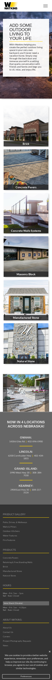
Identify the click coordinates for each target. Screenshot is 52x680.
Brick (5, 566)
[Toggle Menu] (45, 6)
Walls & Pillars (9, 526)
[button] (5, 393)
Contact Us (8, 632)
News (5, 645)
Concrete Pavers (10, 557)
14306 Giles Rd (17, 441)
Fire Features (9, 540)
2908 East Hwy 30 (19, 489)
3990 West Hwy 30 (19, 472)
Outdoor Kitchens (11, 531)
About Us (7, 627)
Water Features (10, 535)
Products (9, 550)
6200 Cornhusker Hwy (19, 455)
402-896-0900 (35, 441)
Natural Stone (9, 575)
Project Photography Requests (17, 641)
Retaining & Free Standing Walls (17, 562)
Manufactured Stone (12, 571)
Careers (6, 636)
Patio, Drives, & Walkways (15, 522)
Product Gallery (14, 514)
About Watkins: (12, 620)
